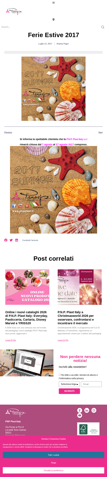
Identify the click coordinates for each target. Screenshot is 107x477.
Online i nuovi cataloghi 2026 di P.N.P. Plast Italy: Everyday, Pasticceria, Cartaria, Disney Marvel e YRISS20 (26, 317)
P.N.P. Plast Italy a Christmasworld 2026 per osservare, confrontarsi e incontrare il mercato (76, 317)
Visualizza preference (53, 470)
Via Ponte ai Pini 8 (14, 427)
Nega (53, 462)
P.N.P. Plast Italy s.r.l (76, 139)
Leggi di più (10, 340)
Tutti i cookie (53, 455)
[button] (6, 240)
